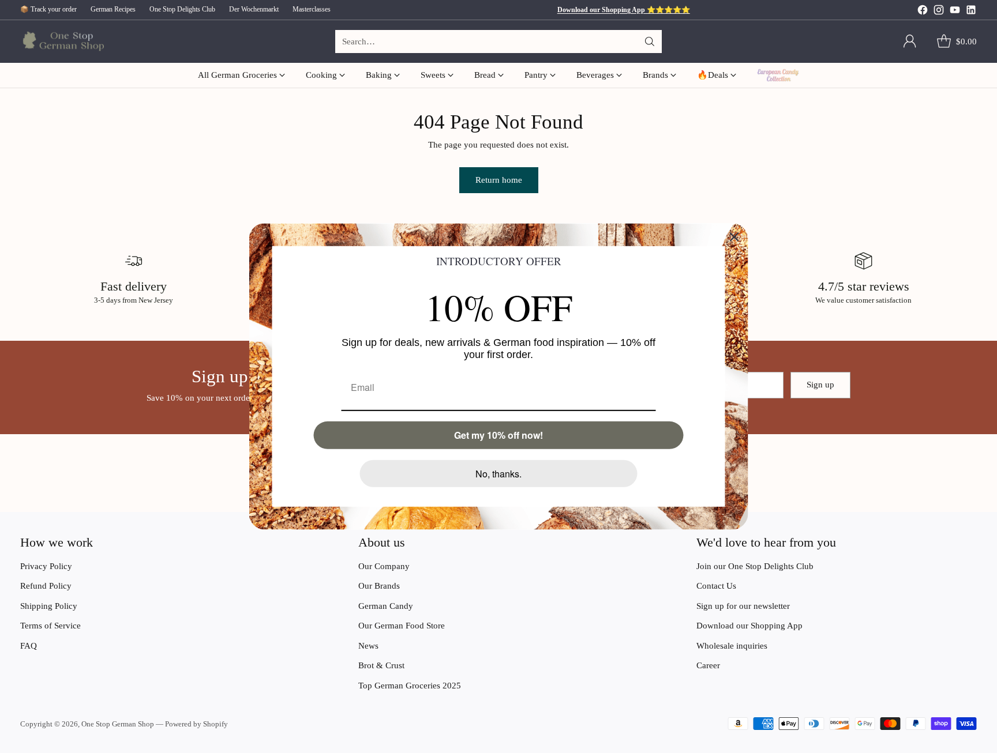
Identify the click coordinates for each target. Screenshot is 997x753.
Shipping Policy (48, 606)
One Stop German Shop (117, 724)
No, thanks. (498, 473)
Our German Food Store (401, 625)
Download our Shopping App (749, 625)
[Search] (649, 41)
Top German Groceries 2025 (409, 685)
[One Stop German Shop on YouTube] (955, 12)
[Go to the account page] (910, 41)
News (368, 645)
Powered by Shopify (196, 724)
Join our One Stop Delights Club (755, 566)
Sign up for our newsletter (743, 606)
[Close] (734, 237)
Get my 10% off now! (498, 435)
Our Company (384, 566)
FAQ (28, 645)
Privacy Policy (46, 566)
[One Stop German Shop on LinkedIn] (971, 12)
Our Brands (379, 585)
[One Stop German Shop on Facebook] (922, 12)
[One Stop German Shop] (62, 42)
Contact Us (716, 585)
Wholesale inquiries (731, 645)
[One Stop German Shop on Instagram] (938, 12)
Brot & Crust (381, 665)
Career (708, 665)
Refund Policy (46, 585)
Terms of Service (50, 625)
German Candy (385, 606)
